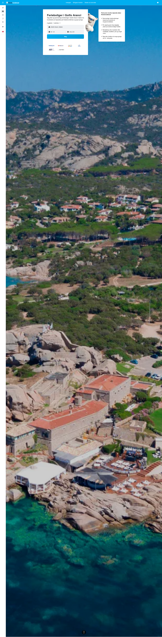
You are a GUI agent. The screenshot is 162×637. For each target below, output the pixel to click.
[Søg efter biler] (3, 15)
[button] (3, 2)
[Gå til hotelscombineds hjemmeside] (12, 2)
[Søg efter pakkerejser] (3, 18)
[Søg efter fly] (3, 7)
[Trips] (3, 26)
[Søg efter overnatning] (3, 11)
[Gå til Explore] (3, 22)
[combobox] (54, 23)
